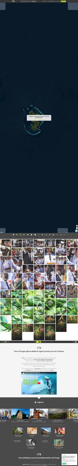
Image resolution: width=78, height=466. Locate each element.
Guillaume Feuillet (18, 435)
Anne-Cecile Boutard (59, 447)
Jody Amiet (39, 420)
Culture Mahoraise (60, 436)
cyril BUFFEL (44, 440)
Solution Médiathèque (51, 1)
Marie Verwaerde (17, 440)
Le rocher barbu (58, 448)
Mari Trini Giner (31, 447)
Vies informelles (31, 448)
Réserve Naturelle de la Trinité (57, 421)
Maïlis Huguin (32, 435)
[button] (30, 1)
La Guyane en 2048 (17, 441)
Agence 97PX (45, 1)
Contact (58, 1)
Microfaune (32, 436)
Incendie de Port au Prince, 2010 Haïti (39, 421)
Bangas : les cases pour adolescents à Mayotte (20, 421)
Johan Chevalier (58, 420)
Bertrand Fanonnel (5, 255)
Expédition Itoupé (18, 436)
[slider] (5, 341)
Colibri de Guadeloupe (45, 441)
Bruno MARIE (20, 420)
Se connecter (63, 1)
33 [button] (45, 341)
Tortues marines (46, 436)
